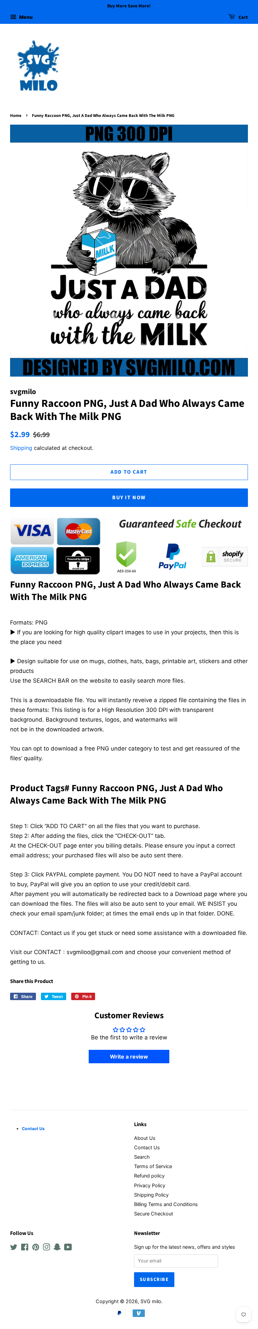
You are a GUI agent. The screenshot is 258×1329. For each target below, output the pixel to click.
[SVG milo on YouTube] (68, 1248)
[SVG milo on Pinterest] (35, 1248)
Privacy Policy (149, 1185)
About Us (145, 1138)
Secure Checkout (153, 1213)
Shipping (21, 447)
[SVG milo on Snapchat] (57, 1248)
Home (16, 116)
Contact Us (147, 1147)
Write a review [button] (129, 1056)
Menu (25, 17)
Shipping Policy (151, 1195)
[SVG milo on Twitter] (13, 1248)
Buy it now (129, 497)
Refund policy (149, 1175)
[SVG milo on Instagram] (46, 1248)
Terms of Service (153, 1166)
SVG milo (150, 1301)
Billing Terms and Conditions (166, 1204)
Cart (243, 17)
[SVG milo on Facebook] (25, 1248)
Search (142, 1157)
